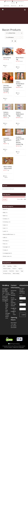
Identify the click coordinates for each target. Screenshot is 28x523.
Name (20, 301)
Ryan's (17, 271)
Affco (4, 266)
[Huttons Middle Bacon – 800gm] (20, 107)
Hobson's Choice (7, 268)
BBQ (4, 212)
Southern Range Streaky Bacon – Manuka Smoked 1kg (20, 140)
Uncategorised (6, 253)
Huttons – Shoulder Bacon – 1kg (6, 114)
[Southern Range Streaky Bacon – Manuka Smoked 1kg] (20, 132)
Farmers (3, 297)
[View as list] (15, 41)
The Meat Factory (7, 273)
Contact (3, 301)
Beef (4, 215)
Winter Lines (6, 256)
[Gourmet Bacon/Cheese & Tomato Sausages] (7, 77)
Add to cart (5, 66)
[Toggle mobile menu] (25, 10)
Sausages (5, 247)
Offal (4, 237)
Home (3, 288)
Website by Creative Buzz (18, 347)
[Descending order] (21, 33)
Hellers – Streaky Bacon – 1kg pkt (20, 83)
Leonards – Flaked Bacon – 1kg (7, 140)
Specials (3, 290)
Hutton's (14, 268)
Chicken (5, 218)
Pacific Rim (11, 271)
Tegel (22, 271)
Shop (3, 291)
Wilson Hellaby (16, 273)
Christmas (5, 222)
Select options (6, 176)
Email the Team (14, 313)
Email (21, 295)
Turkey (4, 250)
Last (20, 311)
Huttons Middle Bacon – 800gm (20, 114)
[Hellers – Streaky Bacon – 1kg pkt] (20, 76)
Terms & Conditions (8, 347)
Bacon (4, 209)
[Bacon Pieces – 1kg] (20, 51)
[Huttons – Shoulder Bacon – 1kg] (7, 107)
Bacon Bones (7, 57)
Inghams (20, 268)
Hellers (15, 266)
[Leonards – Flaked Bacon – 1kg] (7, 132)
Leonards (5, 271)
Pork (4, 243)
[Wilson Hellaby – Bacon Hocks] (7, 160)
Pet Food (5, 240)
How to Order (3, 294)
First (20, 306)
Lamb (4, 231)
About (3, 299)
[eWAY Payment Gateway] (14, 343)
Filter (4, 199)
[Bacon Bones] (7, 51)
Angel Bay (9, 266)
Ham (4, 228)
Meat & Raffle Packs (8, 234)
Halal (4, 225)
